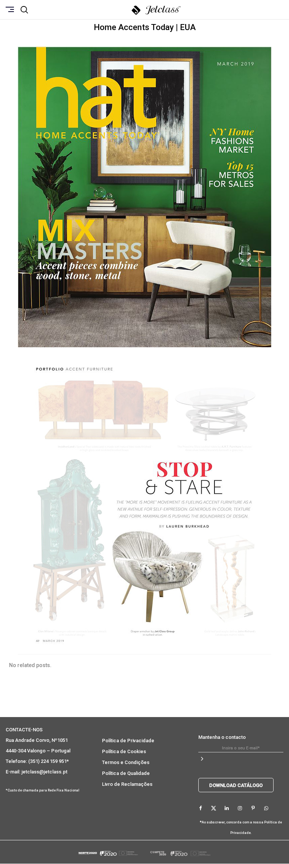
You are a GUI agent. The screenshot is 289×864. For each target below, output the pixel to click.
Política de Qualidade (126, 773)
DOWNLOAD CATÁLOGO (236, 785)
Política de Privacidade (128, 740)
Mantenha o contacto (222, 737)
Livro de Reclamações (127, 784)
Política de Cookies (124, 751)
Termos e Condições (125, 762)
